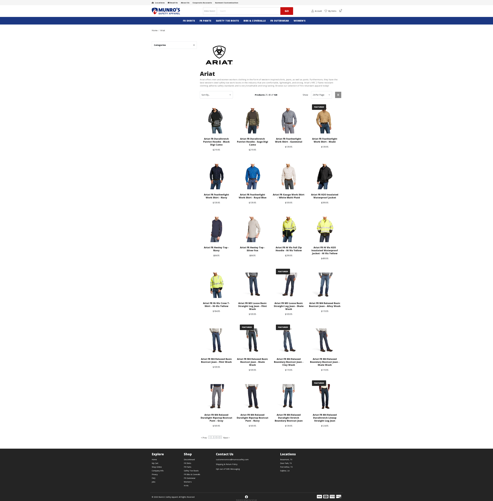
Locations (160, 3)
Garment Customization (226, 3)
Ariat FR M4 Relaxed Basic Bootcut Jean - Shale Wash (252, 362)
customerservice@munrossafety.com (232, 459)
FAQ (153, 478)
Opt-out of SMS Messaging (228, 469)
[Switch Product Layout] (338, 95)
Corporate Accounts (202, 3)
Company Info (158, 470)
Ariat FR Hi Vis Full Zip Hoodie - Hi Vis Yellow (289, 249)
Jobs (153, 482)
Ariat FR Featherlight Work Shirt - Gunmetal (288, 140)
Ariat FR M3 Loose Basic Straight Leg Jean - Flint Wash (252, 306)
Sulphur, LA (285, 470)
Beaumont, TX (286, 459)
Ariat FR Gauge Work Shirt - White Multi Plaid (288, 196)
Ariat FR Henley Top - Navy (216, 249)
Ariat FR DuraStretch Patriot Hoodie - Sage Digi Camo (252, 141)
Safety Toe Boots (227, 20)
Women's (300, 20)
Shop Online (157, 467)
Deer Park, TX (286, 463)
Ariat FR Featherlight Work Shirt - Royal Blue (252, 196)
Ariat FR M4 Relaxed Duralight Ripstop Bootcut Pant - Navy (252, 417)
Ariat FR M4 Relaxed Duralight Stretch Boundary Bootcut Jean (289, 417)
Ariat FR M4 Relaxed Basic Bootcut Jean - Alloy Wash (324, 305)
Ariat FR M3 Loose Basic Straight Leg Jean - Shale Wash (289, 306)
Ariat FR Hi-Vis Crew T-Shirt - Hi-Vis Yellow (216, 305)
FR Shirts (189, 20)
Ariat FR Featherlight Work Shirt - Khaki (324, 140)
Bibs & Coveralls (255, 20)
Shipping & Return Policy (227, 464)
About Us (185, 3)
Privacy (155, 474)
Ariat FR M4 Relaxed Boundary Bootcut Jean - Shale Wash (324, 362)
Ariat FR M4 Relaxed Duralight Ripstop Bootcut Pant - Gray (216, 417)
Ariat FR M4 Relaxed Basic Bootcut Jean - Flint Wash (216, 360)
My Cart (155, 463)
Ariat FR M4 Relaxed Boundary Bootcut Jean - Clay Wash (288, 362)
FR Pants (205, 20)
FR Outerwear (279, 20)
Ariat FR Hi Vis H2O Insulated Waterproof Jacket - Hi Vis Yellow (324, 250)
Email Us (173, 3)
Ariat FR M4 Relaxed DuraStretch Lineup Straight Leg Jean (325, 417)
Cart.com (254, 500)
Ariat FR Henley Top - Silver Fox (252, 249)
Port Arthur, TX (286, 467)
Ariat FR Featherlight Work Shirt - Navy (216, 196)
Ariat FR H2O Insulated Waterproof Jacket (324, 196)
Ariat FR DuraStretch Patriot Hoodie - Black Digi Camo (216, 141)
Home (154, 459)
